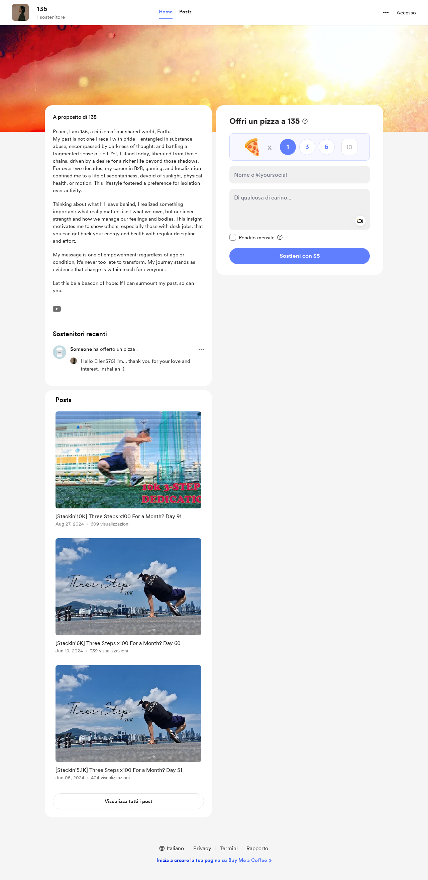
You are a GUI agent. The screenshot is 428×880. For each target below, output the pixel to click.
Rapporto (257, 848)
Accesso (406, 13)
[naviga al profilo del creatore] (20, 12)
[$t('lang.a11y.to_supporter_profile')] (73, 361)
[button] (165, 12)
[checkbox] (252, 237)
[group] (128, 470)
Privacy (202, 848)
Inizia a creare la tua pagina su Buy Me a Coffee (211, 860)
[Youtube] (57, 309)
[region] (299, 190)
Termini (229, 848)
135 (42, 9)
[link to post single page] (128, 470)
